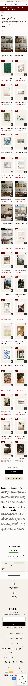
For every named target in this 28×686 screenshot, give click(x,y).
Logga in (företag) (8, 657)
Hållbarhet (10, 646)
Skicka (14, 624)
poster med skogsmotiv (10, 524)
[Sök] (5, 4)
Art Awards (10, 655)
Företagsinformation (8, 641)
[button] (22, 679)
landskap (21, 498)
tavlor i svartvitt (16, 492)
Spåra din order (18, 638)
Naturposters (14, 12)
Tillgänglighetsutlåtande (7, 648)
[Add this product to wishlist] (12, 37)
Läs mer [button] (3, 26)
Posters (8, 12)
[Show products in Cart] (25, 4)
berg (6, 498)
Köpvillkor (17, 641)
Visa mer (14, 471)
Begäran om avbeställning (18, 649)
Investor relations (9, 636)
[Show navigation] (2, 4)
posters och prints (11, 491)
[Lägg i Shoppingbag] (12, 51)
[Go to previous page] (6, 478)
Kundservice (18, 636)
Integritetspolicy (19, 646)
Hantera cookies (19, 652)
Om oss (11, 633)
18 (19, 478)
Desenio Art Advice (19, 633)
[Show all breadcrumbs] (2, 12)
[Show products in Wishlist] (22, 4)
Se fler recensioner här (14, 575)
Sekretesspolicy (14, 628)
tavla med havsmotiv (15, 523)
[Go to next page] (22, 478)
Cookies (17, 643)
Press (11, 638)
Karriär (11, 643)
